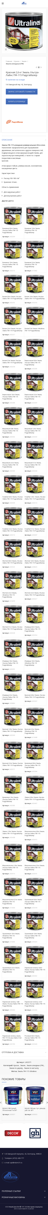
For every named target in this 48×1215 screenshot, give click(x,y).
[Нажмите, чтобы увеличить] (5, 49)
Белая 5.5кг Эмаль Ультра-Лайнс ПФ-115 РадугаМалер (12, 362)
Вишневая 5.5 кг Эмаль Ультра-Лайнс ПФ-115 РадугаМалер (33, 465)
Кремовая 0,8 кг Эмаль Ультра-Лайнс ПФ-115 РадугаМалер (33, 765)
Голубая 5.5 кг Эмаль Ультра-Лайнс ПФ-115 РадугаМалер (35, 530)
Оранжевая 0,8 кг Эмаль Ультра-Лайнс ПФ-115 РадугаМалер (33, 902)
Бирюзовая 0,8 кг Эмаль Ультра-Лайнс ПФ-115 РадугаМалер (33, 363)
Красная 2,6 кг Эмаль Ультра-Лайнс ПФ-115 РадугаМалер (12, 764)
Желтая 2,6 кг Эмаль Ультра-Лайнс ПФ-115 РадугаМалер (35, 594)
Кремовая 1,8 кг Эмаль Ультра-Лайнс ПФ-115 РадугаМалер (10, 799)
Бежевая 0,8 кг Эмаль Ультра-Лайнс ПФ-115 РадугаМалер (10, 230)
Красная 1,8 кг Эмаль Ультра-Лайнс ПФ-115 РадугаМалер (12, 730)
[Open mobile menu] (3, 3)
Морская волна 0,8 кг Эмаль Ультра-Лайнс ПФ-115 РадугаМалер (35, 833)
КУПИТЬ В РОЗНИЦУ (16, 101)
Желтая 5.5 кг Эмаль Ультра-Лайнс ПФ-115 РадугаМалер (12, 628)
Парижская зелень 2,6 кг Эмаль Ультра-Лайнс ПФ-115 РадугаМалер (35, 1004)
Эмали (24, 61)
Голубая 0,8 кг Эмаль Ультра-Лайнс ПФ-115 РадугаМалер (12, 498)
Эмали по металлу (31, 1068)
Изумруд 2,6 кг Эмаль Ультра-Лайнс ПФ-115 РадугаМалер (10, 697)
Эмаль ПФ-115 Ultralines (27, 1071)
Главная (9, 61)
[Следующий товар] (41, 67)
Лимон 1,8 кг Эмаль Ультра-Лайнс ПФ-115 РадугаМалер (12, 832)
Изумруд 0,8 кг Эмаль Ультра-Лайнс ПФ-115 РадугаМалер (32, 629)
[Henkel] (35, 1133)
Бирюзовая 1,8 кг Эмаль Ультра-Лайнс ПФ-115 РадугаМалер (11, 397)
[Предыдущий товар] (36, 67)
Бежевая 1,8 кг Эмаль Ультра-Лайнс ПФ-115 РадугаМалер (10, 265)
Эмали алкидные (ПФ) (15, 64)
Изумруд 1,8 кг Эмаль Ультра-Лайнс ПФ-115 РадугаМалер (10, 663)
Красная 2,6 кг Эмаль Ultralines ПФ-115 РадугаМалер (32, 731)
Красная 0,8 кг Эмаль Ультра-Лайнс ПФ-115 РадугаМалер (35, 696)
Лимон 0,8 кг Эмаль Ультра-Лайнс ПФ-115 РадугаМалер (35, 798)
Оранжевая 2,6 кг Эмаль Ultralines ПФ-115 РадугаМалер (11, 970)
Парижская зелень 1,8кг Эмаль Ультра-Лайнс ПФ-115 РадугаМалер (12, 1004)
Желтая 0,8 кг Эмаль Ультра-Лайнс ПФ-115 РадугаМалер (12, 562)
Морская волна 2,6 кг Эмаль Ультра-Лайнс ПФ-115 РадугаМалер (35, 867)
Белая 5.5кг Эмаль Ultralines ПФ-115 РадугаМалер (35, 330)
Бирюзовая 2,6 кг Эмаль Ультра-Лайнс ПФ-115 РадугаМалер (33, 397)
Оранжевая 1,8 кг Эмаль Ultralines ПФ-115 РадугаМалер (11, 936)
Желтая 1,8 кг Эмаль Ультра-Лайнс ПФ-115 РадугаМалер (35, 562)
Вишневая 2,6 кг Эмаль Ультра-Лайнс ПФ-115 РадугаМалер (10, 465)
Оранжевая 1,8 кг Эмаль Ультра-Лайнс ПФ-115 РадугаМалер (33, 936)
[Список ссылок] (24, 1154)
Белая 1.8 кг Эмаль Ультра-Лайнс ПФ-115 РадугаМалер (35, 298)
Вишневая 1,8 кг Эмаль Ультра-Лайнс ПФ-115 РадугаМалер (33, 431)
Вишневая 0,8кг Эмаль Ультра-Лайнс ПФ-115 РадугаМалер (10, 431)
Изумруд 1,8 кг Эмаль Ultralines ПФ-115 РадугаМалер (32, 663)
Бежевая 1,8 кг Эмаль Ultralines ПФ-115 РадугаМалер (32, 230)
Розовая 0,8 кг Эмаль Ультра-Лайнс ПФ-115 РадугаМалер (32, 1038)
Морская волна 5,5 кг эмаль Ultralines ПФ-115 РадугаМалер (12, 902)
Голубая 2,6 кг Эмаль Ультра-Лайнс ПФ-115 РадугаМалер (12, 530)
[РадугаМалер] (14, 122)
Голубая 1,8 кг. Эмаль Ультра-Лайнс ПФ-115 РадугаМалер (35, 498)
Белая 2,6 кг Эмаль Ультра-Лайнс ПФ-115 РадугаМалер (12, 330)
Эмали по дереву (16, 1068)
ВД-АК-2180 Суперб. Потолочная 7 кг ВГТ (10, 1109)
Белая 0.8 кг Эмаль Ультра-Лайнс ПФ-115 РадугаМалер (12, 298)
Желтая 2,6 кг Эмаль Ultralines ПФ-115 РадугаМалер (9, 595)
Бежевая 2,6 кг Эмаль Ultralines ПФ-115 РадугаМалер (32, 265)
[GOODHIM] (13, 1133)
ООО (12, 1207)
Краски (17, 61)
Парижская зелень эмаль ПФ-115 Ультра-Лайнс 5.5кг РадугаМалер (12, 1038)
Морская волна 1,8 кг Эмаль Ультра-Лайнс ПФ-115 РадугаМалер (12, 867)
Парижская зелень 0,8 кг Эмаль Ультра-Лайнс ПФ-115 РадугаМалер (35, 970)
